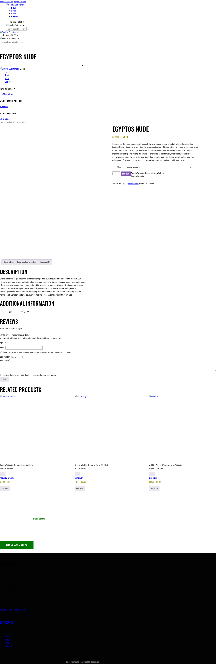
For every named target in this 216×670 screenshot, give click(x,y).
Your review (5, 360)
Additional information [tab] (26, 262)
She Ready (79, 478)
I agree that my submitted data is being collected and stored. (30, 375)
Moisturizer (9, 122)
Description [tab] (9, 262)
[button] (147, 173)
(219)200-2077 (8, 622)
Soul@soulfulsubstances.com (13, 609)
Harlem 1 (153, 478)
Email (3, 347)
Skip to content (6, 1)
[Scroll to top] (1, 668)
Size (119, 167)
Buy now (125, 174)
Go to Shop (4, 118)
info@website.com (7, 94)
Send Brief (4, 106)
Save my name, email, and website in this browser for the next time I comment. (37, 352)
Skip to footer (20, 1)
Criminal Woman (7, 478)
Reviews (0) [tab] (45, 262)
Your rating (5, 356)
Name (3, 342)
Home (2, 122)
